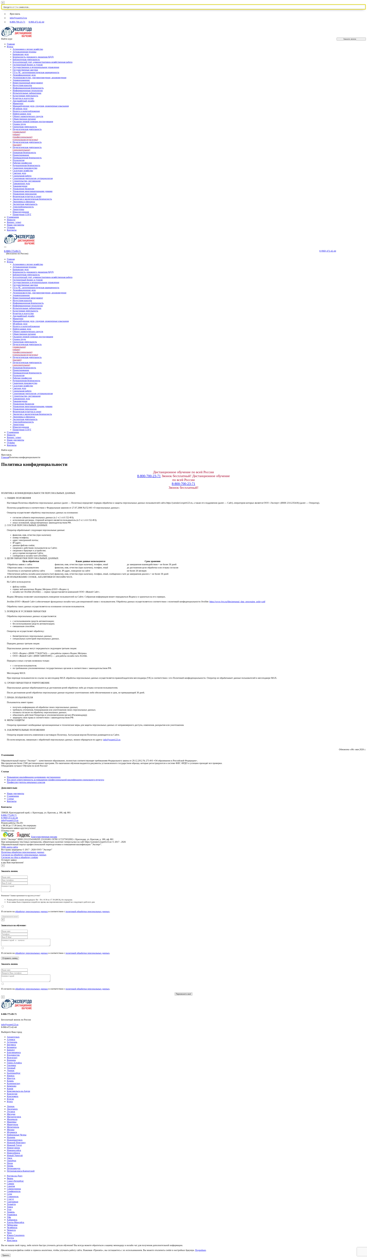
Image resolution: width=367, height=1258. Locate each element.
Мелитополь (13, 1127)
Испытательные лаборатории (27, 93)
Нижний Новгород (16, 1142)
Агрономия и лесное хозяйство (28, 49)
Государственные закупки (25, 70)
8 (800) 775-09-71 (12, 251)
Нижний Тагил (14, 1145)
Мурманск (12, 1132)
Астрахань (12, 1042)
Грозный (11, 1068)
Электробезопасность (23, 207)
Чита (9, 1232)
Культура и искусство (23, 98)
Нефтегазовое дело (22, 114)
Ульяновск (12, 1214)
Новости (11, 219)
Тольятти (11, 1204)
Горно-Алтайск (14, 1063)
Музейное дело (20, 108)
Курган (10, 1099)
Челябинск (12, 1227)
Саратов (11, 1186)
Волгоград (12, 1057)
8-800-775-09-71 (9, 815)
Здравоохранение (21, 80)
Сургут (10, 1199)
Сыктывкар (12, 1201)
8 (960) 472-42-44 (327, 251)
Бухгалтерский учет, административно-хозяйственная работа (42, 62)
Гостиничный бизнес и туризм (28, 64)
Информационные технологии (28, 90)
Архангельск (13, 1037)
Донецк (10, 1070)
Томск (10, 1207)
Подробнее (200, 1250)
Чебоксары (12, 1225)
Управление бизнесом (23, 188)
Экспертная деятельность (25, 204)
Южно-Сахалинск (16, 1235)
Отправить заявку (10, 958)
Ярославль (12, 1240)
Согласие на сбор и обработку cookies (19, 857)
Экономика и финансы (24, 201)
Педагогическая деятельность (27, 148)
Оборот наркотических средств (28, 116)
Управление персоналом (25, 194)
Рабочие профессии (22, 163)
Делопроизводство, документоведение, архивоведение (39, 77)
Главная (11, 44)
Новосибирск (13, 1153)
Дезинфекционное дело (24, 75)
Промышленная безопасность (27, 157)
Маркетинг (18, 103)
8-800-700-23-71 (17, 22)
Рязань (10, 1178)
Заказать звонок (349, 39)
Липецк (10, 1106)
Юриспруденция (21, 212)
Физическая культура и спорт (27, 196)
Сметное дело (19, 173)
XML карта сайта (9, 847)
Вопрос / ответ (14, 222)
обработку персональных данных (31, 911)
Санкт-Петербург (15, 1181)
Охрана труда (19, 124)
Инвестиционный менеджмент (28, 83)
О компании (13, 217)
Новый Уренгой (15, 1155)
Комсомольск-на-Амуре (18, 1091)
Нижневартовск (15, 1140)
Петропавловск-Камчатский (21, 1171)
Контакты (11, 230)
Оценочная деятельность (25, 126)
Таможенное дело (21, 183)
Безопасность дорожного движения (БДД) (33, 57)
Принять (5, 1255)
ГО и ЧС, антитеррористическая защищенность (36, 72)
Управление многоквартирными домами (32, 191)
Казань (10, 1081)
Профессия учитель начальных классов (26, 782)
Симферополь (14, 1191)
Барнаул (11, 1050)
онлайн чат (131, 1245)
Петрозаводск (13, 1168)
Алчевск (11, 1039)
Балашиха (11, 1047)
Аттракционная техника (24, 52)
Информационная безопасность (28, 88)
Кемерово (11, 1086)
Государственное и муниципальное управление (36, 67)
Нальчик (11, 1137)
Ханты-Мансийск (15, 1222)
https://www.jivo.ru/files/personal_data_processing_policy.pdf (237, 601)
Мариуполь (12, 1124)
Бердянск (11, 1044)
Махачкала (12, 1119)
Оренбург (11, 1160)
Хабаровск (12, 1220)
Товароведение (20, 186)
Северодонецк (14, 1189)
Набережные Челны (16, 1135)
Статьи (10, 798)
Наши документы (15, 225)
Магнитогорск (14, 1116)
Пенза (10, 1163)
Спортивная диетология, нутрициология (33, 178)
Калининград (13, 1083)
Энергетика (18, 209)
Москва (10, 1129)
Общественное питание (24, 119)
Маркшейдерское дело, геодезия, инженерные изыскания (41, 106)
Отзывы (11, 227)
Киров (10, 1088)
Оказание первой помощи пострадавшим (33, 121)
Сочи (9, 1194)
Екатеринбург (14, 1073)
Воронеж (11, 1060)
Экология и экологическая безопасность (32, 199)
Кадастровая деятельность (25, 95)
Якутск (10, 1238)
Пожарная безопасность (24, 152)
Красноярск (12, 1096)
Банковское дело (21, 54)
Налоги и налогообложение (26, 111)
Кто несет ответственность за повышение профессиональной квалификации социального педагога (55, 779)
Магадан (11, 1114)
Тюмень (11, 1212)
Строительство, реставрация (26, 181)
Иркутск (11, 1078)
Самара (10, 1183)
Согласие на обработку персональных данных (23, 855)
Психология (18, 160)
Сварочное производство (25, 168)
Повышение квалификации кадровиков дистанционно (33, 777)
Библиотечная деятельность (26, 59)
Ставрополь (12, 1196)
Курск (10, 1101)
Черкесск (11, 1230)
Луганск (11, 1111)
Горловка (11, 1065)
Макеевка (11, 1122)
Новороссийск (14, 1150)
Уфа (9, 1217)
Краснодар (12, 1094)
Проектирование (21, 155)
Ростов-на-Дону (15, 1176)
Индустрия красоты (22, 85)
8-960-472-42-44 (36, 22)
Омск (9, 1158)
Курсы (10, 46)
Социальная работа (22, 176)
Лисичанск (12, 1109)
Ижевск (10, 1075)
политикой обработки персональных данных (88, 911)
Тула (9, 1209)
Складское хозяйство (23, 170)
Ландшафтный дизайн (23, 101)
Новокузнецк (13, 1147)
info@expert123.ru (18, 18)
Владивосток (13, 1055)
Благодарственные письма (44, 836)
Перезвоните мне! (10, 917)
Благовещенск (14, 1052)
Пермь (10, 1166)
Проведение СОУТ (22, 214)
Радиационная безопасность (26, 165)
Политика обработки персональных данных (22, 852)
